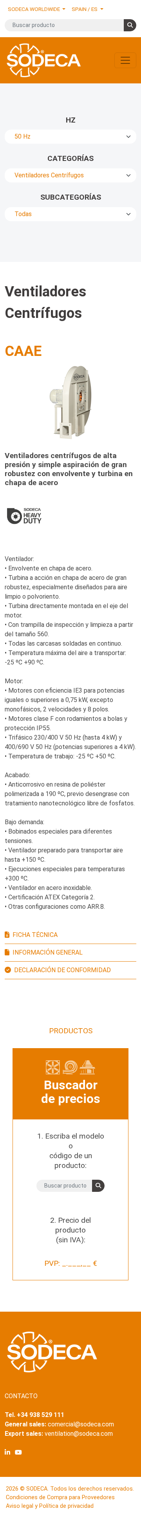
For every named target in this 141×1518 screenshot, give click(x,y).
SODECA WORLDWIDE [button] (34, 9)
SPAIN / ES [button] (85, 9)
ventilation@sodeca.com (79, 1433)
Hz (71, 120)
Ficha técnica (35, 935)
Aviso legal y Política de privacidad (50, 1506)
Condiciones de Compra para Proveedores (60, 1497)
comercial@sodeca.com (81, 1424)
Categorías (70, 158)
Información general (48, 952)
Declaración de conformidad (62, 970)
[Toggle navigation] (125, 60)
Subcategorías (70, 197)
